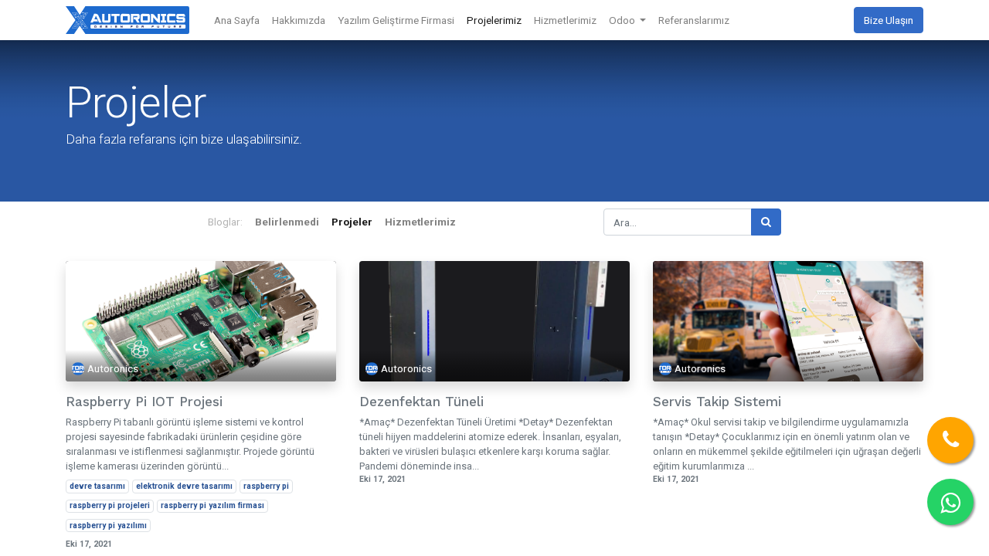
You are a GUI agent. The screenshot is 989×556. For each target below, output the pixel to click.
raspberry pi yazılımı (108, 525)
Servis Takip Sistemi (717, 401)
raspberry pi (266, 486)
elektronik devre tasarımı (184, 486)
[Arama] (766, 221)
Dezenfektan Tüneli (421, 401)
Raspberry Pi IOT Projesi (144, 401)
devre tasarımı (97, 486)
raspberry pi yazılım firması (212, 505)
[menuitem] (237, 20)
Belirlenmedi (287, 221)
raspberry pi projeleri (110, 505)
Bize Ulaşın (888, 20)
